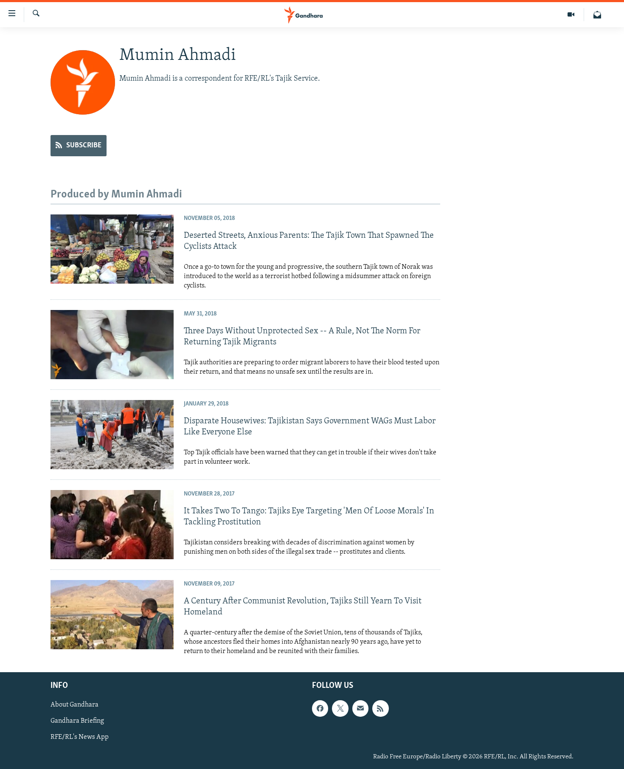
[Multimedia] (571, 14)
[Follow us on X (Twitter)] (340, 708)
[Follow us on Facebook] (320, 708)
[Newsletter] (597, 14)
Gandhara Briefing (77, 721)
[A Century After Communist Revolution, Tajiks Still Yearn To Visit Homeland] (112, 614)
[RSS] (380, 708)
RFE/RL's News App (80, 737)
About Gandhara (74, 704)
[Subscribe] (360, 708)
